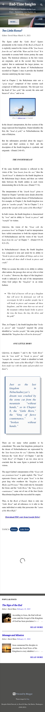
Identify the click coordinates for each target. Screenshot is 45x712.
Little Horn (24, 529)
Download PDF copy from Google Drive (22, 516)
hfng (27, 699)
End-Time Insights (22, 4)
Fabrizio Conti (22, 118)
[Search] (41, 5)
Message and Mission (13, 635)
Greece (14, 529)
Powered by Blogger (24, 693)
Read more (36, 627)
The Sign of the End (12, 605)
